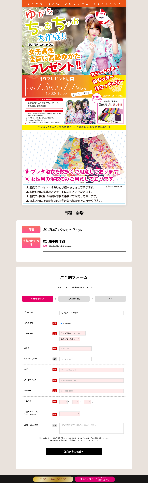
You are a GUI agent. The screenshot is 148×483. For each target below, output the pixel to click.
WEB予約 (53, 479)
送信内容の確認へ (74, 451)
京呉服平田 (67, 323)
